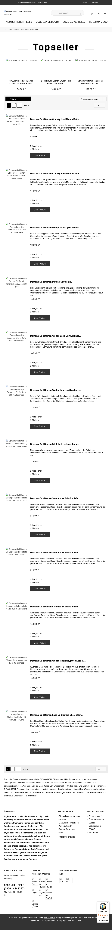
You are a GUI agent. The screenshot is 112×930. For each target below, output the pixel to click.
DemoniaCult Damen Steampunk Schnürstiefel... (55, 498)
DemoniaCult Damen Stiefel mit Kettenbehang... (54, 444)
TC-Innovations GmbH (73, 920)
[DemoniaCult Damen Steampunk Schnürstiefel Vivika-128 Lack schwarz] (16, 517)
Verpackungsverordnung (69, 816)
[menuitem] (105, 14)
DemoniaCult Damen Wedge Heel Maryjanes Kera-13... (58, 660)
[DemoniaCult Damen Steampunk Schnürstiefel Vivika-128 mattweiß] (16, 571)
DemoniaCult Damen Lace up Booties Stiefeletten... (56, 715)
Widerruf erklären (67, 836)
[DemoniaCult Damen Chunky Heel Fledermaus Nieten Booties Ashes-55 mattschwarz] (56, 68)
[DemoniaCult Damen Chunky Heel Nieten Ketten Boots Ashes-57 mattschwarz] (16, 192)
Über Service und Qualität (96, 821)
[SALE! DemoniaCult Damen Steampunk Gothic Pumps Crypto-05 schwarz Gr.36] (21, 68)
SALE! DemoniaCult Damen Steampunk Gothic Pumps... (21, 82)
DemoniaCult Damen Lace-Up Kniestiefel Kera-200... (91, 82)
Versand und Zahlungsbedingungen (69, 821)
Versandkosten (49, 917)
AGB (61, 832)
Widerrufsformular (67, 829)
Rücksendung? (95, 816)
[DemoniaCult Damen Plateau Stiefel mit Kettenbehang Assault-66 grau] (16, 301)
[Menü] (107, 903)
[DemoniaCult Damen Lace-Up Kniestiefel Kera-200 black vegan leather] (90, 68)
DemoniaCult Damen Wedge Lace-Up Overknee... (55, 227)
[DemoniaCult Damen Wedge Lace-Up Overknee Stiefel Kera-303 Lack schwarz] (16, 355)
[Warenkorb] (105, 14)
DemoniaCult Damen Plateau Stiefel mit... (51, 281)
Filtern (12, 99)
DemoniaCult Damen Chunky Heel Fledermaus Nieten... (56, 82)
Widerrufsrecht (65, 825)
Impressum (93, 832)
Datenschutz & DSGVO (95, 827)
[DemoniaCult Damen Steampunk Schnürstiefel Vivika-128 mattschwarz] (16, 625)
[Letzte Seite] (19, 105)
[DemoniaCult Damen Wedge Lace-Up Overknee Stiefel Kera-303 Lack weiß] (16, 246)
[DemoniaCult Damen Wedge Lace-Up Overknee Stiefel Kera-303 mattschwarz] (16, 409)
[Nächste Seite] (14, 105)
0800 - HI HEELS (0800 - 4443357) (14, 886)
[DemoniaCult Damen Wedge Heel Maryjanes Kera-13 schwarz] (16, 680)
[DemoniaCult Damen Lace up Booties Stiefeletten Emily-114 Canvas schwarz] (16, 734)
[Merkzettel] (98, 14)
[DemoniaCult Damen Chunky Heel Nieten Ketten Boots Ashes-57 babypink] (16, 138)
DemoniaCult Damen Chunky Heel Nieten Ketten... (56, 119)
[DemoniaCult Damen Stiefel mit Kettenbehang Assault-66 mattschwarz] (16, 463)
